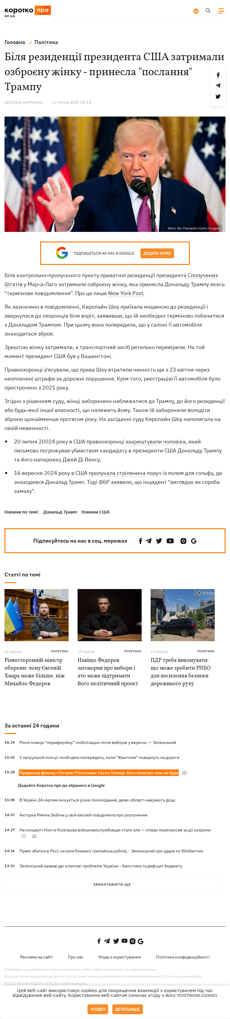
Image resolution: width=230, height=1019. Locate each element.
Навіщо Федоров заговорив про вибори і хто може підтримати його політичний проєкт (108, 672)
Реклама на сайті (36, 957)
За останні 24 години (31, 725)
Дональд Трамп (60, 512)
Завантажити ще (112, 884)
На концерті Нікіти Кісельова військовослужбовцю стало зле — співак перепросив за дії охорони (115, 830)
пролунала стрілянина (117, 473)
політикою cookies (197, 995)
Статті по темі (22, 574)
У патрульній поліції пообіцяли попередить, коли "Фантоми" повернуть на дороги (99, 757)
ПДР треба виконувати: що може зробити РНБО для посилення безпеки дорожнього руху (181, 672)
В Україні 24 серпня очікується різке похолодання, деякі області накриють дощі (97, 800)
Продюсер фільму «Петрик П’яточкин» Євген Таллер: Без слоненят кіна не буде (99, 772)
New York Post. (126, 293)
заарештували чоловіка (155, 441)
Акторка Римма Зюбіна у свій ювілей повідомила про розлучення (83, 815)
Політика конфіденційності (183, 957)
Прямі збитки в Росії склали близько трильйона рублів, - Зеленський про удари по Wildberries (111, 851)
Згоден (97, 1009)
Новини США (95, 512)
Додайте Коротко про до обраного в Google (61, 785)
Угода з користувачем (119, 957)
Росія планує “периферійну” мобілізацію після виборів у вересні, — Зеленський (97, 742)
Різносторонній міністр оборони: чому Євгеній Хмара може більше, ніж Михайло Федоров (34, 672)
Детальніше (127, 1009)
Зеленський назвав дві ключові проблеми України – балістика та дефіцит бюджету (100, 866)
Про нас (75, 957)
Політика (60, 651)
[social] (140, 541)
